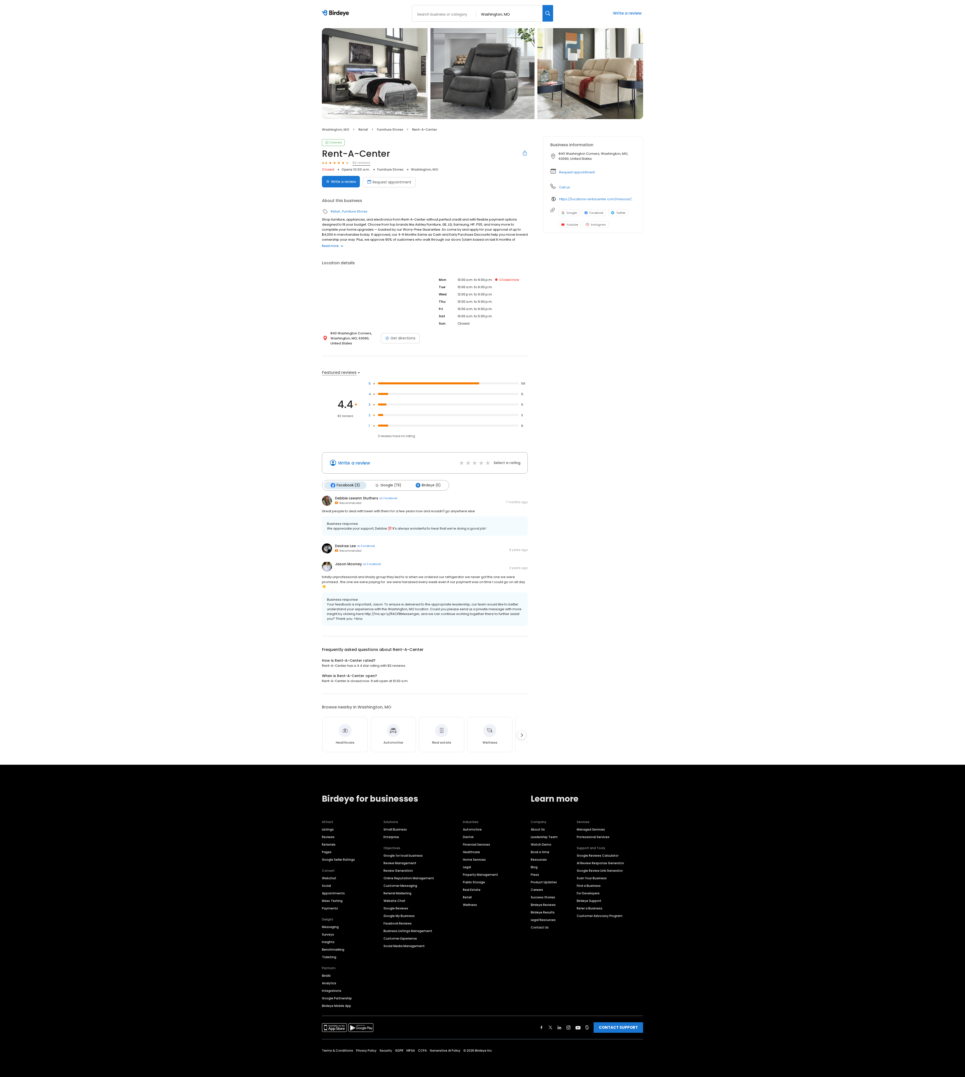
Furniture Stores (390, 129)
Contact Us (540, 927)
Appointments (333, 893)
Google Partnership (337, 998)
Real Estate (471, 890)
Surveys (328, 934)
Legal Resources (543, 920)
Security (385, 1050)
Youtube (572, 225)
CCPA (422, 1050)
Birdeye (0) (431, 485)
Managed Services (591, 829)
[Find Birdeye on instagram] (568, 1027)
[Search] (548, 13)
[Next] (521, 735)
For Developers (588, 893)
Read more (330, 246)
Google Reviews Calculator (597, 855)
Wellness (470, 905)
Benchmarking (333, 949)
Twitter (620, 213)
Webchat (329, 878)
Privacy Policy (366, 1050)
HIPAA (410, 1050)
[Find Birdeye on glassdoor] (587, 1027)
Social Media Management (404, 946)
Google (571, 213)
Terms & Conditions (337, 1050)
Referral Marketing (397, 893)
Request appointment (392, 182)
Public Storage (474, 882)
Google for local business (403, 855)
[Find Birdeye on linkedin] (559, 1027)
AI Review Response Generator (600, 863)
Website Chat (394, 901)
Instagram (598, 225)
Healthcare (471, 852)
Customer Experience (400, 938)
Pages (326, 852)
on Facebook (388, 498)
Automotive (472, 829)
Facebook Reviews (397, 923)
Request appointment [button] (577, 172)
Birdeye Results (543, 912)
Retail (363, 129)
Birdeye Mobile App (336, 1006)
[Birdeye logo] (336, 13)
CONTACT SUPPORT (618, 1027)
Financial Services (476, 844)
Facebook (596, 213)
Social (326, 886)
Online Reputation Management (408, 878)
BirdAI (326, 975)
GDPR (399, 1050)
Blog (534, 867)
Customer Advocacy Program (599, 916)
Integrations (331, 991)
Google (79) (390, 485)
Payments (330, 908)
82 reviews (361, 162)
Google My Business (399, 916)
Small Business (395, 829)
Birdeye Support (589, 901)
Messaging (330, 927)
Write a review (627, 13)
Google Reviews (395, 908)
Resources (539, 859)
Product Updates (544, 882)
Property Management (480, 875)
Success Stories (543, 897)
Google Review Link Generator (600, 870)
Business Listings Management (407, 931)
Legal (467, 867)
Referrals (328, 844)
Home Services (474, 859)
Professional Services (593, 837)
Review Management (399, 863)
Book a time (540, 852)
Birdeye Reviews (543, 905)
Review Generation (398, 870)
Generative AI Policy (445, 1050)
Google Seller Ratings (338, 859)
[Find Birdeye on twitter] (550, 1027)
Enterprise (391, 837)
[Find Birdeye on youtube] (578, 1027)
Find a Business (589, 886)
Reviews (328, 837)
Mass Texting (332, 901)
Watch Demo (541, 844)
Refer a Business (589, 908)
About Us (538, 829)
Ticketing (329, 957)
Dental (468, 837)
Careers (537, 890)
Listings (328, 829)
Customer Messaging (400, 886)
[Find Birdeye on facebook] (542, 1027)
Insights (328, 942)
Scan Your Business (592, 878)
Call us (564, 187)
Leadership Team (544, 837)
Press (535, 875)
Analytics (329, 983)
